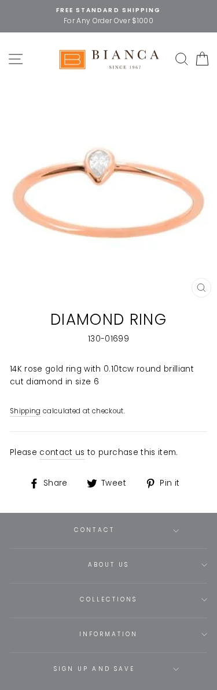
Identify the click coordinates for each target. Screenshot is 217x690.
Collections (109, 599)
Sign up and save (94, 669)
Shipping (25, 411)
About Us (108, 564)
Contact (94, 530)
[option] (108, 16)
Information (108, 634)
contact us (61, 452)
